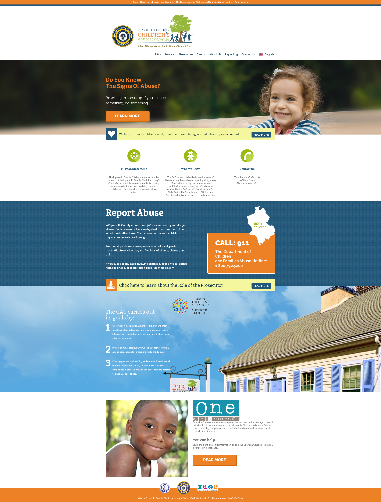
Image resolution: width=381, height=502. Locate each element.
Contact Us (248, 54)
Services (170, 54)
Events (201, 54)
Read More (261, 134)
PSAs (158, 54)
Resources (186, 54)
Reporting (231, 54)
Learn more (127, 116)
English (269, 54)
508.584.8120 (236, 498)
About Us (215, 54)
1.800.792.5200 (241, 2)
